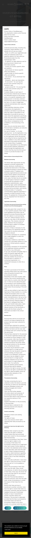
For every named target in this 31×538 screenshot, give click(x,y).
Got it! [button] (16, 533)
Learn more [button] (8, 529)
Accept (8, 508)
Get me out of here (20, 508)
